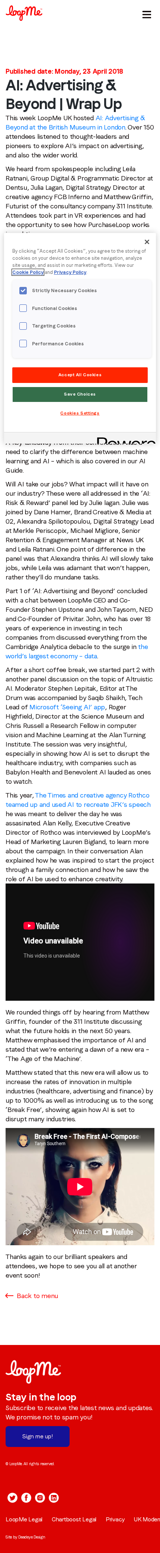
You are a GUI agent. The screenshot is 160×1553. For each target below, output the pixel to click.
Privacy (115, 1519)
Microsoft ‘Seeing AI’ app (67, 707)
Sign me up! (37, 1436)
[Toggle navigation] (145, 13)
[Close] (147, 242)
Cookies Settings (79, 413)
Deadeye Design (31, 1537)
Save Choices (80, 394)
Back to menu (37, 1296)
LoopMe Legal (24, 1519)
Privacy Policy (70, 272)
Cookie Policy (28, 272)
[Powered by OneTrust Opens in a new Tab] (124, 439)
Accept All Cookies (80, 374)
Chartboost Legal (74, 1519)
